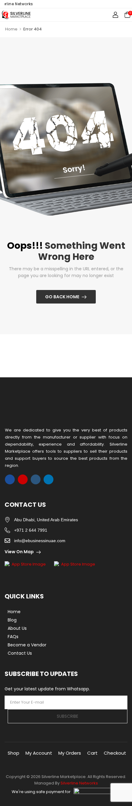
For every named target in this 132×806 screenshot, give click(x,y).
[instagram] (23, 479)
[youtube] (36, 479)
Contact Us (20, 653)
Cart (92, 753)
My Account (38, 753)
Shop (13, 753)
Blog (12, 620)
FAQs (13, 636)
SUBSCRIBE (67, 716)
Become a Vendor (27, 645)
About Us (17, 628)
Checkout (115, 753)
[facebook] (10, 479)
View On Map (19, 552)
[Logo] (16, 14)
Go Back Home (62, 297)
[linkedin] (48, 479)
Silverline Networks (79, 783)
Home (11, 29)
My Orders (69, 753)
